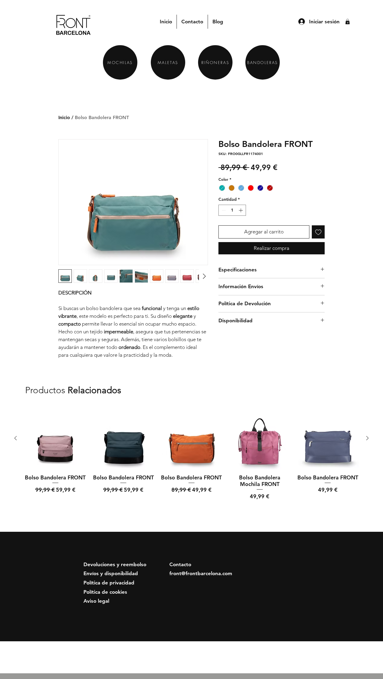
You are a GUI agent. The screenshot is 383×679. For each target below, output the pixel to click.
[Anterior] (15, 438)
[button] (347, 21)
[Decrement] (223, 210)
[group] (191, 461)
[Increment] (241, 210)
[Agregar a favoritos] (318, 232)
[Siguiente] (367, 438)
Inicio (64, 117)
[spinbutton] (232, 210)
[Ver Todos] (335, 391)
